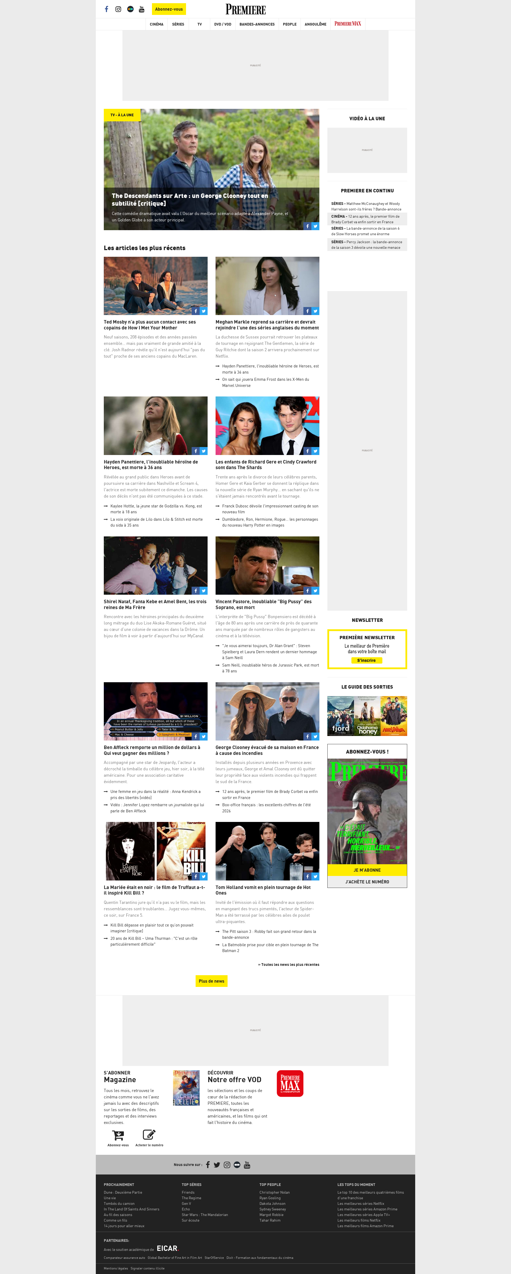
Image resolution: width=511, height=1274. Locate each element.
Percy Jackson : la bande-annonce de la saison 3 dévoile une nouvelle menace (366, 244)
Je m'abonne (367, 870)
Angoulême (315, 24)
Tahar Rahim (270, 1220)
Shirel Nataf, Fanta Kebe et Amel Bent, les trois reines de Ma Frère (155, 604)
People (289, 24)
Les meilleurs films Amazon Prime (365, 1225)
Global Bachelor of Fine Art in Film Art (175, 1258)
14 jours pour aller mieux (124, 1225)
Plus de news (211, 981)
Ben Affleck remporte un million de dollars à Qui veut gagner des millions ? (152, 750)
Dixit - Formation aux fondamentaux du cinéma (259, 1258)
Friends (188, 1192)
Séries (178, 24)
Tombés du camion (119, 1203)
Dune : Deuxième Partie (123, 1192)
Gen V (186, 1203)
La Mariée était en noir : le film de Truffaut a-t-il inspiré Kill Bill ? (154, 890)
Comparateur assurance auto (124, 1258)
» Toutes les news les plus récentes (288, 964)
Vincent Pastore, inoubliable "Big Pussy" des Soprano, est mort (264, 604)
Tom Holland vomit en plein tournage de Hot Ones (263, 890)
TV (199, 24)
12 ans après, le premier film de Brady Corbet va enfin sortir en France (365, 219)
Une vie (110, 1198)
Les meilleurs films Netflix (359, 1220)
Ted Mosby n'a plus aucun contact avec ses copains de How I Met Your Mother (150, 324)
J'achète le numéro (367, 881)
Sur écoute (190, 1220)
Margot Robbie (271, 1214)
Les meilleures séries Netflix (360, 1203)
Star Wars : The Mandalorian (205, 1214)
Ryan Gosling (270, 1198)
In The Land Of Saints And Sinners (131, 1209)
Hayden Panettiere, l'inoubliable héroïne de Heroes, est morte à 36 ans (151, 464)
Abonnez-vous (169, 9)
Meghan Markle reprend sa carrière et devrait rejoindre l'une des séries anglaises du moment (267, 324)
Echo (186, 1209)
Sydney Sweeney (272, 1209)
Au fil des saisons (118, 1214)
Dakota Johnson (272, 1203)
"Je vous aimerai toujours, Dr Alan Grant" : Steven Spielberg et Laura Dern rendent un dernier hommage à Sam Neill (269, 651)
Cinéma (156, 24)
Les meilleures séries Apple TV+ (363, 1214)
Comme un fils (115, 1220)
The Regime (191, 1198)
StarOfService (214, 1258)
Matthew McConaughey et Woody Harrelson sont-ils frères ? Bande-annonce (366, 206)
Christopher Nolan (274, 1192)
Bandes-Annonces (257, 24)
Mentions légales (116, 1268)
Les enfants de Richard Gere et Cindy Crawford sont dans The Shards (266, 464)
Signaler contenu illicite (147, 1268)
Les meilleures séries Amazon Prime (367, 1209)
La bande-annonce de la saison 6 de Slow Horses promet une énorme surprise (365, 232)
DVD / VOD (222, 24)
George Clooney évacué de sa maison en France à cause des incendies (267, 750)
